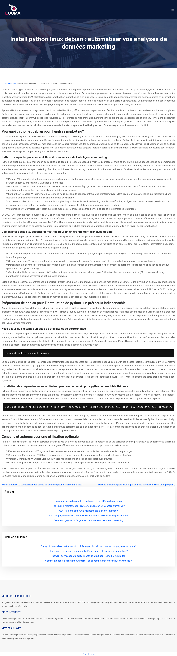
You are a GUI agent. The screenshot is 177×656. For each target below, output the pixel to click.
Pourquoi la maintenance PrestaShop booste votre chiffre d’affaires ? (89, 505)
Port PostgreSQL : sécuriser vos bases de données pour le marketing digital (43, 484)
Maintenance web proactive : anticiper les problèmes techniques (88, 501)
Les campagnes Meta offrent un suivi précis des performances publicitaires (88, 515)
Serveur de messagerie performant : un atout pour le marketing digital (88, 555)
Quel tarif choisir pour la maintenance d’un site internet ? (88, 510)
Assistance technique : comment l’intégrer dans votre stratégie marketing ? (89, 551)
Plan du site (89, 654)
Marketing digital (11, 84)
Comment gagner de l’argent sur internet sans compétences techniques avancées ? (88, 560)
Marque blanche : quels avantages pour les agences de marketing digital (135, 484)
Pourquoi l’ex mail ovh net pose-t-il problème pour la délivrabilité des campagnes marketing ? (88, 546)
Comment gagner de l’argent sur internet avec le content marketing (88, 520)
